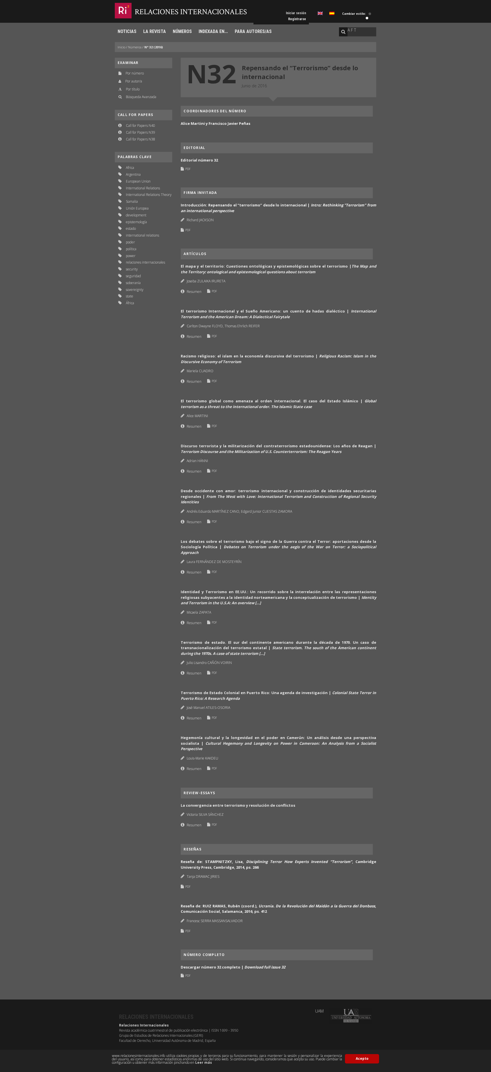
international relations (142, 235)
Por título (133, 89)
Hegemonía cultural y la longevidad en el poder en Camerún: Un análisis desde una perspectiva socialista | (278, 743)
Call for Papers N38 (140, 139)
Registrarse (297, 19)
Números (182, 31)
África (130, 303)
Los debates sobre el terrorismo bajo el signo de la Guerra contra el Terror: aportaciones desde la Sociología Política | (278, 547)
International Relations (143, 188)
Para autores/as (253, 31)
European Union (138, 181)
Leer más (203, 1062)
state (129, 296)
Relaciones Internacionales (191, 12)
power (131, 255)
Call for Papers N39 (140, 132)
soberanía (133, 282)
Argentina (133, 174)
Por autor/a (133, 81)
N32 (211, 73)
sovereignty (134, 289)
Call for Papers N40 (140, 125)
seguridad (133, 276)
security (132, 269)
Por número (135, 73)
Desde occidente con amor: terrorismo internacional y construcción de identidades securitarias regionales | (278, 496)
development (136, 215)
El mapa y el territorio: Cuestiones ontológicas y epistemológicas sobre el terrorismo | (278, 269)
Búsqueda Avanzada (141, 96)
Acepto (362, 1058)
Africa (130, 167)
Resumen (194, 291)
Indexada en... (213, 31)
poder (130, 242)
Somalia (132, 201)
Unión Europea (137, 208)
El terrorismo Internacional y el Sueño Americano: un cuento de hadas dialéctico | (278, 314)
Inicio (121, 47)
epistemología (136, 222)
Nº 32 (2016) (153, 47)
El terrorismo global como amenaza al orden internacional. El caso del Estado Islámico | (278, 403)
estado (131, 228)
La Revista (154, 31)
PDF (187, 169)
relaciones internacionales (145, 262)
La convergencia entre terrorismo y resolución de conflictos (238, 805)
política (131, 249)
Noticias (127, 31)
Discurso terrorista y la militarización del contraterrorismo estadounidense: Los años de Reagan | (278, 448)
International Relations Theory (149, 194)
